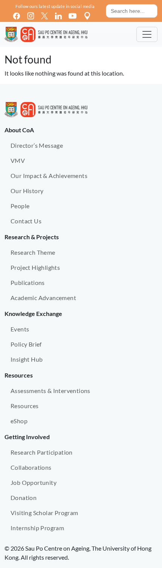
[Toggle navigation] (146, 34)
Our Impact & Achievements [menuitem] (49, 175)
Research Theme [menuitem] (33, 252)
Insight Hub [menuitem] (27, 359)
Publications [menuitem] (28, 282)
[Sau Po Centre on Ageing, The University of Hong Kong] (46, 34)
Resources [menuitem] (25, 405)
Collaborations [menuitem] (31, 467)
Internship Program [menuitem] (37, 527)
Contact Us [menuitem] (26, 220)
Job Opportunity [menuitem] (34, 482)
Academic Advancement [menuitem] (43, 297)
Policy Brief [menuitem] (26, 344)
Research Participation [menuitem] (42, 452)
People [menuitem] (20, 205)
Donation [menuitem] (24, 497)
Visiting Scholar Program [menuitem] (44, 512)
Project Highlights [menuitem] (35, 267)
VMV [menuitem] (18, 160)
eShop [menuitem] (19, 420)
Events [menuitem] (20, 329)
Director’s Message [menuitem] (37, 145)
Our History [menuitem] (27, 190)
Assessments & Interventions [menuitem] (50, 390)
